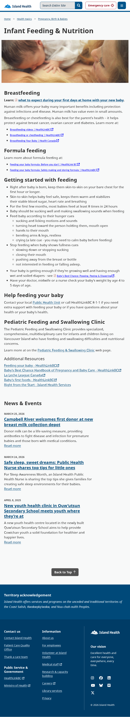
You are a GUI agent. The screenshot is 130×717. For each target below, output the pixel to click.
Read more (12, 445)
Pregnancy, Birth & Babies (53, 19)
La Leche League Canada (23, 375)
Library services (52, 691)
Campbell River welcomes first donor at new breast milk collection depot (48, 421)
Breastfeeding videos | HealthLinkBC (30, 129)
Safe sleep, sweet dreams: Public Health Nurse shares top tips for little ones (44, 464)
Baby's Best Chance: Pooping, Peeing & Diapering (84, 276)
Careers (47, 683)
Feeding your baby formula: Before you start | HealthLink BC (43, 164)
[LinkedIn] (109, 678)
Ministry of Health (15, 685)
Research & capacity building (55, 674)
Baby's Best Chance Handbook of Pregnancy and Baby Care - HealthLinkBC (61, 370)
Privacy (46, 698)
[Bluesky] (101, 685)
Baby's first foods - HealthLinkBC (29, 380)
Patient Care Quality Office (17, 647)
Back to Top (63, 572)
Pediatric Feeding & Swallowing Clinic (66, 350)
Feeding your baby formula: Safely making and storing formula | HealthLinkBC (53, 170)
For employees (51, 645)
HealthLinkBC (12, 678)
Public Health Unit (46, 302)
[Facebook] (101, 678)
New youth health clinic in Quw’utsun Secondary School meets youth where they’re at (42, 511)
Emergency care (99, 5)
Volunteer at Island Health (54, 655)
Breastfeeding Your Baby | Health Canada (33, 141)
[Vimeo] (109, 685)
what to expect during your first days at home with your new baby (71, 100)
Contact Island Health (18, 638)
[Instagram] (92, 678)
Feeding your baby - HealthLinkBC (30, 365)
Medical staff (50, 664)
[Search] (78, 5)
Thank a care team (16, 657)
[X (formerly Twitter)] (93, 693)
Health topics (24, 19)
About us (48, 638)
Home (7, 19)
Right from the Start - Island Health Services (37, 385)
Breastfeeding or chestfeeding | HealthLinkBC (35, 135)
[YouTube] (93, 685)
